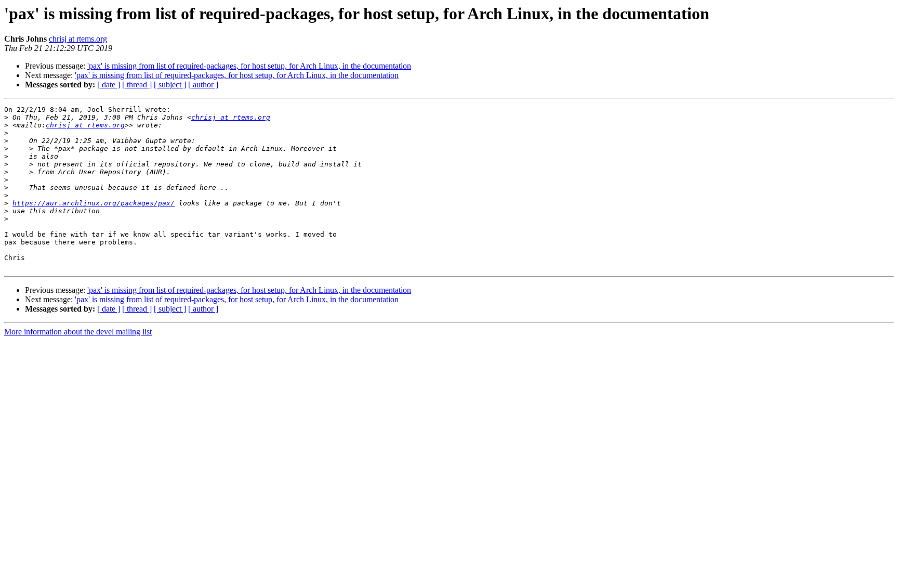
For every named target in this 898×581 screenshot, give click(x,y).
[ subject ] (170, 84)
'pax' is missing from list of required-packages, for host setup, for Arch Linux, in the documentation (249, 65)
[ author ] (203, 84)
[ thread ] (137, 84)
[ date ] (108, 84)
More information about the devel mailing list (78, 331)
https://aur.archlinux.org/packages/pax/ (93, 203)
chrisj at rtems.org (78, 38)
